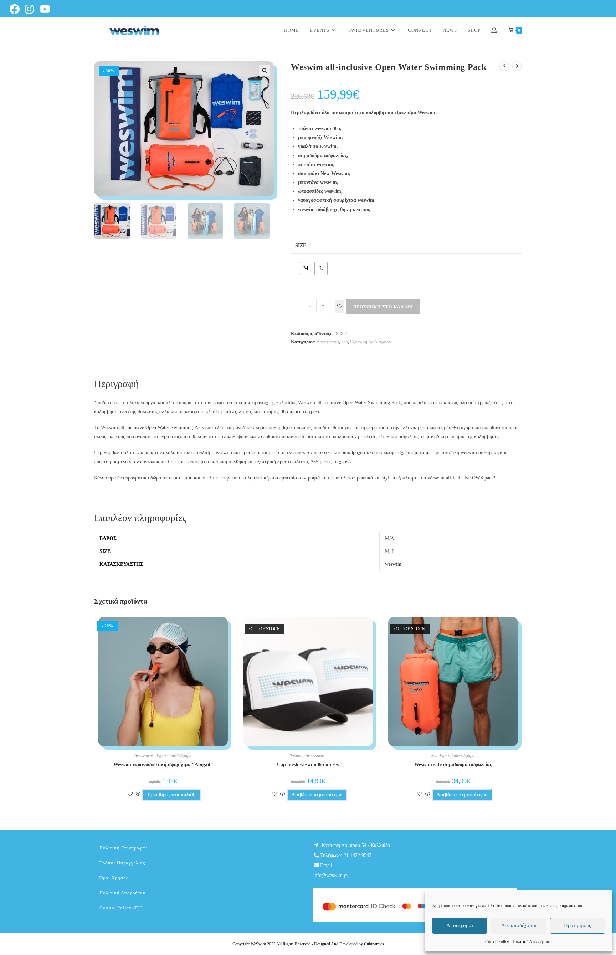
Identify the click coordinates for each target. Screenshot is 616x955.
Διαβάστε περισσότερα (317, 794)
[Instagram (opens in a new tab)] (31, 9)
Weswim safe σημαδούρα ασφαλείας (453, 764)
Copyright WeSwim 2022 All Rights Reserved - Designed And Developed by (298, 943)
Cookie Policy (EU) (121, 907)
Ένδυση (296, 755)
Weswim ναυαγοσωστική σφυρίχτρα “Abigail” (163, 764)
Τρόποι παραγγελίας (122, 863)
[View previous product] (504, 66)
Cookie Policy (497, 941)
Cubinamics (374, 943)
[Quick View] (138, 794)
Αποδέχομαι (459, 925)
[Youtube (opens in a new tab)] (46, 9)
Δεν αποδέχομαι (519, 925)
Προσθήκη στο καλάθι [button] (172, 794)
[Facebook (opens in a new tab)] (17, 9)
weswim (393, 564)
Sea (344, 341)
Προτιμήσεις (577, 925)
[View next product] (517, 66)
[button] (264, 70)
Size (300, 245)
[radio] (305, 268)
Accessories (328, 341)
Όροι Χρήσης (113, 877)
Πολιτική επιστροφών (124, 848)
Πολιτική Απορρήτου (531, 941)
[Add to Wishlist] (339, 307)
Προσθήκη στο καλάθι (383, 306)
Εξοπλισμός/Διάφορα (370, 341)
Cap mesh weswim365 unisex (308, 764)
